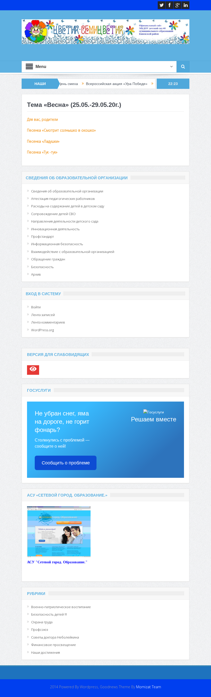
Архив (36, 274)
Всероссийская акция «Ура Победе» (101, 84)
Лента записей (43, 314)
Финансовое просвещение (53, 644)
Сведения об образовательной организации (67, 191)
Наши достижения (45, 652)
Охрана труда (41, 622)
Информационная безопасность (57, 244)
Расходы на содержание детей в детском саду (67, 206)
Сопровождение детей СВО (53, 213)
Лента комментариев (48, 322)
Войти (36, 307)
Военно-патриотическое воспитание (61, 607)
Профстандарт (42, 236)
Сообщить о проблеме (66, 462)
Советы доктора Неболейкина (55, 637)
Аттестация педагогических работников (63, 198)
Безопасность (42, 267)
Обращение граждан (48, 259)
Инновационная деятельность (55, 229)
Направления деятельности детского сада (64, 221)
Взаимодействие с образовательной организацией (72, 251)
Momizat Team (148, 686)
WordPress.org (42, 330)
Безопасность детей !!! (49, 614)
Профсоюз (39, 629)
